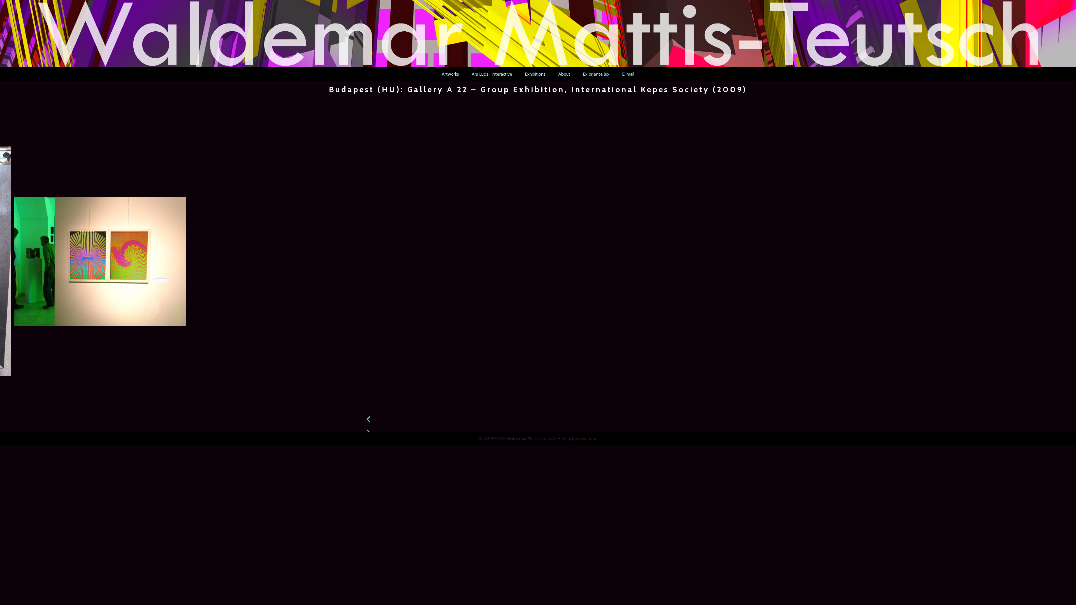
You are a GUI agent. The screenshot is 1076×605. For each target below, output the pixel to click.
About (564, 74)
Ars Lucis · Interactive (492, 74)
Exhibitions (535, 74)
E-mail (628, 74)
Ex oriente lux (596, 74)
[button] (538, 419)
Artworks (450, 74)
